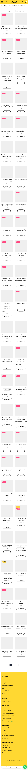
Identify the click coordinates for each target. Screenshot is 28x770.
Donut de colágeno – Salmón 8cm (21, 574)
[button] (25, 767)
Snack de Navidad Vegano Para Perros (7, 362)
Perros (9, 5)
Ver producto (21, 58)
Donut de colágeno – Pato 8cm (21, 652)
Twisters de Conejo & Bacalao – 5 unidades (7, 279)
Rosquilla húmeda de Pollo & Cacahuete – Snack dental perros (7, 53)
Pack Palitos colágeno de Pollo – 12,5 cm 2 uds (7, 206)
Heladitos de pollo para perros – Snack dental (21, 27)
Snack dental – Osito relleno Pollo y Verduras (7, 653)
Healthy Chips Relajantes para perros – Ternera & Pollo (21, 78)
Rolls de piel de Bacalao (21, 470)
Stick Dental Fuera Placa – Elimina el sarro (7, 602)
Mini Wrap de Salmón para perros (21, 254)
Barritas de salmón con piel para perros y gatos (7, 230)
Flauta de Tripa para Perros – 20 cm (21, 519)
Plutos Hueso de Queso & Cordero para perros (21, 421)
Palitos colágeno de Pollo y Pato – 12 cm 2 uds (7, 107)
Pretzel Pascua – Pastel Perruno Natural (7, 627)
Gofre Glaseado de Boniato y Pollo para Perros (7, 419)
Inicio (2, 5)
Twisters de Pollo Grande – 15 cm (21, 494)
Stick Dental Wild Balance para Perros (7, 393)
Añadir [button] (7, 33)
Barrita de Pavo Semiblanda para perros (21, 53)
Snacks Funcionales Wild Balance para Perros (21, 365)
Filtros (8, 11)
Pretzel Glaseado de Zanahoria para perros (21, 388)
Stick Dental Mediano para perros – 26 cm (21, 304)
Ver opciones (7, 87)
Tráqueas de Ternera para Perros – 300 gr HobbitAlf (21, 156)
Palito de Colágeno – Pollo (7, 521)
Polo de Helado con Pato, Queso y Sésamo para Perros (7, 28)
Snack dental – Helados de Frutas (21, 627)
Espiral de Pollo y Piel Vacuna (7, 494)
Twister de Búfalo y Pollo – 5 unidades (7, 470)
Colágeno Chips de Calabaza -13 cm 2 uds (7, 130)
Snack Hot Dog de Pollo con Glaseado (7, 577)
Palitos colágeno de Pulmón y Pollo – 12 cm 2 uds (21, 131)
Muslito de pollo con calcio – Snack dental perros (21, 206)
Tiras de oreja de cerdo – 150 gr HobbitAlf (7, 155)
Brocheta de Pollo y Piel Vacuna (7, 445)
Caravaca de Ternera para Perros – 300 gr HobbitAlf (7, 181)
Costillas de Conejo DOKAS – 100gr (7, 546)
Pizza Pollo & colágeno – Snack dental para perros (21, 230)
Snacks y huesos (21, 5)
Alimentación (14, 5)
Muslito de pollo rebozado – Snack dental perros (7, 255)
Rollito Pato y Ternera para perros (21, 445)
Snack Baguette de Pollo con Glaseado (21, 549)
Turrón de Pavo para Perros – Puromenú (21, 335)
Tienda (5, 5)
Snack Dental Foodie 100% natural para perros (7, 312)
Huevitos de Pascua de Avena (21, 602)
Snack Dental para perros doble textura (7, 335)
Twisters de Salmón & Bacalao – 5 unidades (21, 106)
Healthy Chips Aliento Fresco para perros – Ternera (21, 181)
